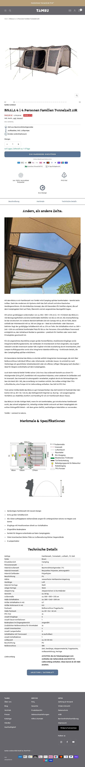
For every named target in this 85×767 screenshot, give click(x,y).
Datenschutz (63, 710)
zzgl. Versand (18, 118)
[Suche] (10, 11)
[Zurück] (5, 102)
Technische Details (69, 201)
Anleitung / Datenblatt (42, 672)
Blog (6, 706)
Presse (7, 714)
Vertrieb (7, 710)
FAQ (33, 702)
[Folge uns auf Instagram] (61, 742)
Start (6, 19)
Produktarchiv (36, 710)
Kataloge (8, 719)
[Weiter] (80, 102)
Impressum (62, 723)
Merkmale (40, 201)
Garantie (34, 706)
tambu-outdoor (10, 105)
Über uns (7, 702)
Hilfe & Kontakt (37, 719)
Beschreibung (14, 201)
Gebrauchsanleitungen (40, 714)
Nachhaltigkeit (10, 727)
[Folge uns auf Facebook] (67, 742)
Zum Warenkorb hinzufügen (42, 154)
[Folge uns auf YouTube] (73, 742)
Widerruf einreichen (68, 728)
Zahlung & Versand (65, 702)
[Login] (75, 10)
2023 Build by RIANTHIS (22, 750)
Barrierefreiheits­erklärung (68, 719)
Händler (7, 723)
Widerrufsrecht (64, 706)
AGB (59, 714)
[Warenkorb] (79, 11)
